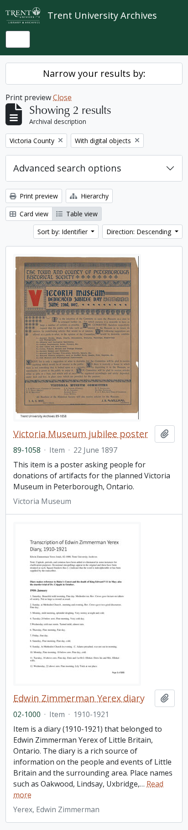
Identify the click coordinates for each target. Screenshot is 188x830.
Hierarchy (94, 196)
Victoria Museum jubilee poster (80, 433)
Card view (33, 213)
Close (62, 97)
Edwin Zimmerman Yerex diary (79, 698)
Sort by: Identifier (63, 231)
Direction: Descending (139, 231)
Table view (81, 213)
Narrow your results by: (94, 73)
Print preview (38, 196)
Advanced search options (67, 168)
